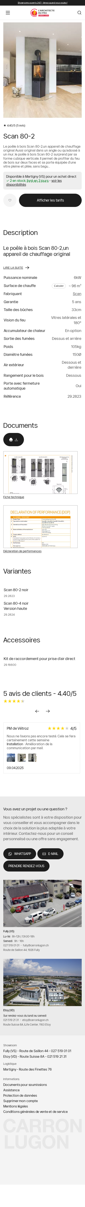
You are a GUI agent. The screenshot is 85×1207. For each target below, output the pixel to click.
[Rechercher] (79, 12)
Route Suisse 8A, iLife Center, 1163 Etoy (27, 1024)
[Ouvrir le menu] (7, 12)
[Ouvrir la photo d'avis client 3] (33, 760)
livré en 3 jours (37, 181)
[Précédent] (37, 711)
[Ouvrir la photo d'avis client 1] (12, 760)
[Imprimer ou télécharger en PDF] (13, 439)
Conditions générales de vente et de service (35, 1111)
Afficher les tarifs (50, 200)
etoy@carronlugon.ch (35, 1020)
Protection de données (20, 1095)
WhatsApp (22, 854)
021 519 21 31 (11, 1020)
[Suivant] (73, 72)
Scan (77, 294)
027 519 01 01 (11, 945)
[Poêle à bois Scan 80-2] (42, 70)
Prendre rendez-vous (26, 866)
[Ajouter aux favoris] (10, 200)
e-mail (53, 854)
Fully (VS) (8, 931)
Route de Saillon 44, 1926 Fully (21, 950)
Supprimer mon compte (20, 1101)
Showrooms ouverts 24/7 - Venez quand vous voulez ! (42, 3)
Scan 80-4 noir (16, 603)
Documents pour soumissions (25, 1085)
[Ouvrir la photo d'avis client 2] (23, 760)
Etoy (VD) (8, 1010)
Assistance (11, 1090)
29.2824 (9, 614)
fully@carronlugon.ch (36, 945)
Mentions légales (15, 1106)
